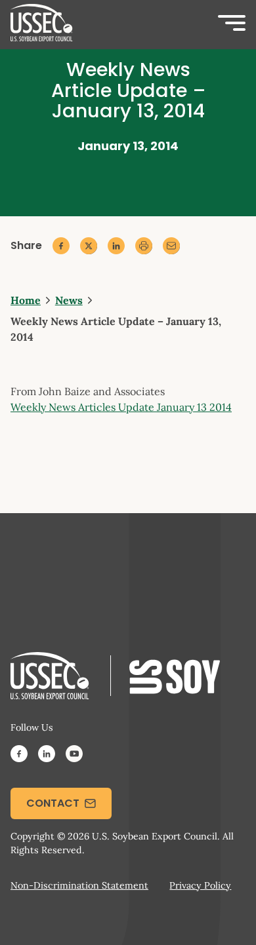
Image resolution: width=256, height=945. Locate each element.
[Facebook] (19, 755)
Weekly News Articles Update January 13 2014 (121, 407)
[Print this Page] (143, 245)
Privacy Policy (200, 885)
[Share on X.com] (88, 245)
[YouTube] (74, 755)
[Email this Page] (171, 245)
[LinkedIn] (46, 755)
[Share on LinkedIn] (116, 245)
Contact (52, 803)
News (69, 300)
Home (26, 300)
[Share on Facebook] (61, 245)
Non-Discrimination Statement (79, 885)
